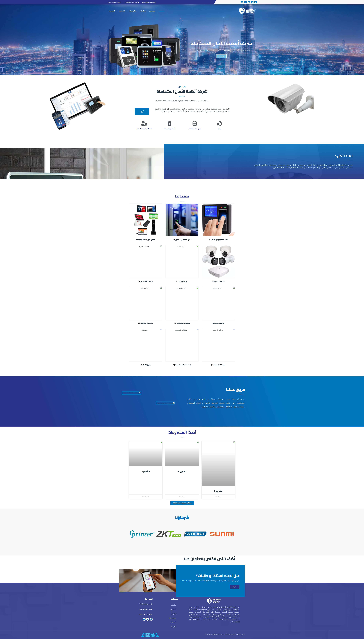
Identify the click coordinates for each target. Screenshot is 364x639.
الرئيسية (161, 10)
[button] (255, 49)
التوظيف (122, 10)
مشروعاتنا (132, 10)
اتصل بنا (112, 10)
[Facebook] (255, 2)
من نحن (152, 10)
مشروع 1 (146, 471)
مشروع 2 (182, 471)
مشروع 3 (218, 491)
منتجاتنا (143, 10)
